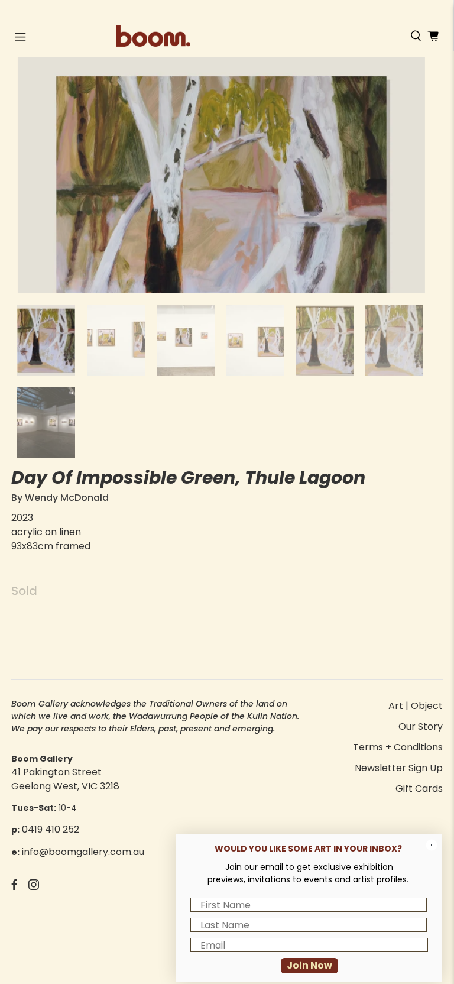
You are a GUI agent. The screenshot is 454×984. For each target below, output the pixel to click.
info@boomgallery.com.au (83, 852)
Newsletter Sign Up (399, 768)
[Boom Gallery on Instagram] (33, 887)
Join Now (309, 965)
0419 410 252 (50, 829)
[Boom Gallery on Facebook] (14, 887)
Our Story (420, 726)
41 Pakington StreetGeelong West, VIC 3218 (65, 779)
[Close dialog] (431, 845)
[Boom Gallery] (227, 36)
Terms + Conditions (398, 747)
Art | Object (415, 706)
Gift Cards (419, 788)
